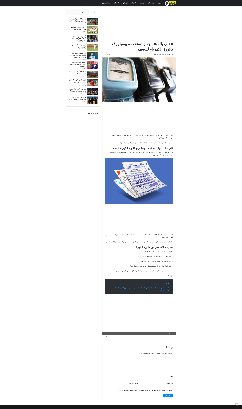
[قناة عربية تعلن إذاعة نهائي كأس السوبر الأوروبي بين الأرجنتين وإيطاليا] (92, 38)
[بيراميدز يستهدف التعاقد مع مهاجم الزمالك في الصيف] (92, 30)
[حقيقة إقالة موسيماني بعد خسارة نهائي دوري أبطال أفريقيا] (92, 100)
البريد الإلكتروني (168, 383)
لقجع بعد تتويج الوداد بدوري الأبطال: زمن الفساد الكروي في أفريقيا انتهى (77, 64)
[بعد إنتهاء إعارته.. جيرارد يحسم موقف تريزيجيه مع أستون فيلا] (92, 91)
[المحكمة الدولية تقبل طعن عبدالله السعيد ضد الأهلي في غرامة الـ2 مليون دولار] (92, 55)
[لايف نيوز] (170, 3)
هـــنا (165, 251)
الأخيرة (95, 12)
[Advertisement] (139, 22)
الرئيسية (159, 3)
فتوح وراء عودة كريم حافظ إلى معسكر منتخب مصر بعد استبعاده (77, 82)
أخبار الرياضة (134, 3)
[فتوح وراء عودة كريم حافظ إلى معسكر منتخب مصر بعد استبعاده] (92, 82)
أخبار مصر (142, 3)
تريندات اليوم (151, 3)
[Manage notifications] (236, 404)
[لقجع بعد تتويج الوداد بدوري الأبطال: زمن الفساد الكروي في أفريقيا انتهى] (92, 65)
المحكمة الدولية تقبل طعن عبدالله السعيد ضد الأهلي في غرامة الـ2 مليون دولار (78, 55)
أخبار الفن (125, 3)
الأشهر (83, 12)
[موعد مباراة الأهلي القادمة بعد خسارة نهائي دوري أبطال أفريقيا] (92, 21)
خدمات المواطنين (106, 3)
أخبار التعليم (117, 3)
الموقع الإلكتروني (133, 383)
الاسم (171, 376)
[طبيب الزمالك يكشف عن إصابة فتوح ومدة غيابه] (92, 47)
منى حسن (169, 54)
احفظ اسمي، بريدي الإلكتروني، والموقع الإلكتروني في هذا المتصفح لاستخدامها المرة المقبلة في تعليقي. (145, 390)
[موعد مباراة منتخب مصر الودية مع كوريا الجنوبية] (92, 74)
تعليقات (71, 12)
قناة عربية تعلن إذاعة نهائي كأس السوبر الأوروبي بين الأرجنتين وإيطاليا (78, 38)
